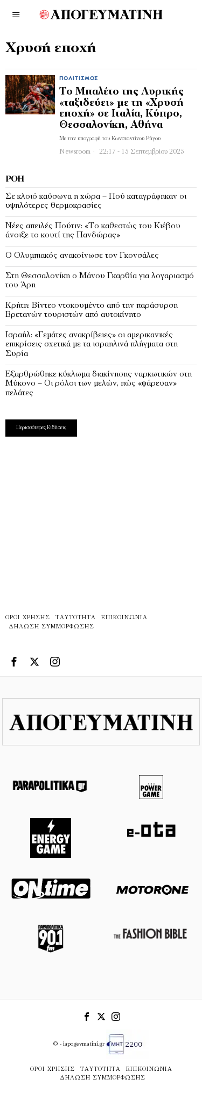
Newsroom (74, 151)
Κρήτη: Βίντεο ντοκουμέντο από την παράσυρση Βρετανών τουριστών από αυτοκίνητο (91, 310)
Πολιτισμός (78, 79)
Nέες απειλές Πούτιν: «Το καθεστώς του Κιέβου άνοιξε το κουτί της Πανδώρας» (92, 231)
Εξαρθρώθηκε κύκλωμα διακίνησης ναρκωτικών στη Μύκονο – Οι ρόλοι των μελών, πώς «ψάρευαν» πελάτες (98, 383)
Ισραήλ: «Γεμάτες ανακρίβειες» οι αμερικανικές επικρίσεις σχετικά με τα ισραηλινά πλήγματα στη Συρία (91, 344)
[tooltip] (14, 661)
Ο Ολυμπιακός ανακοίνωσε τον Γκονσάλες (82, 255)
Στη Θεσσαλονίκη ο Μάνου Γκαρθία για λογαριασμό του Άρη (99, 281)
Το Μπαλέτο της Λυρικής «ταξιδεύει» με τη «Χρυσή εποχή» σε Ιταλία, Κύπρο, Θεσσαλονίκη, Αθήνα (121, 109)
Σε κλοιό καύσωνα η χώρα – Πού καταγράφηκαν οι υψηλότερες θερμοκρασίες (95, 201)
